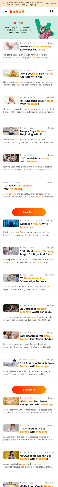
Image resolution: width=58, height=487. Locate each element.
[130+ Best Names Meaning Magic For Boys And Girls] (11, 251)
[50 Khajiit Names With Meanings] (11, 223)
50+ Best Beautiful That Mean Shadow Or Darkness (37, 337)
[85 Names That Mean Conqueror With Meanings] (11, 401)
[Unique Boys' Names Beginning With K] (11, 131)
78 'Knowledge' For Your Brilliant (33, 280)
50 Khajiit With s (34, 225)
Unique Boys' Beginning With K (33, 133)
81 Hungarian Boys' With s (36, 102)
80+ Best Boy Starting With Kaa (36, 75)
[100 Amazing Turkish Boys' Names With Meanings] (11, 362)
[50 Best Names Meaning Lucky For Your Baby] (11, 46)
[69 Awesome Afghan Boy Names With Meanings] (11, 455)
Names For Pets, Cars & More (32, 221)
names (44, 139)
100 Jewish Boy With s (34, 160)
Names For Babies (28, 43)
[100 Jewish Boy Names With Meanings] (11, 158)
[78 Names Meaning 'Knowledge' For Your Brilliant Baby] (11, 278)
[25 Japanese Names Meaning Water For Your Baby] (11, 308)
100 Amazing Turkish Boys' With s (37, 365)
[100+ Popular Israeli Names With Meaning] (11, 428)
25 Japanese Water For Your (35, 310)
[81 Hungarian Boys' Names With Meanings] (11, 100)
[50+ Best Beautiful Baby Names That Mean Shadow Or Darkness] (11, 335)
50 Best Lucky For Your (35, 48)
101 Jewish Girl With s (17, 187)
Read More (51, 3)
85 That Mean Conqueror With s (36, 403)
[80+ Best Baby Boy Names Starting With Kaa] (11, 73)
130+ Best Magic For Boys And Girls (37, 253)
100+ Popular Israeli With (33, 430)
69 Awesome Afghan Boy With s (36, 457)
